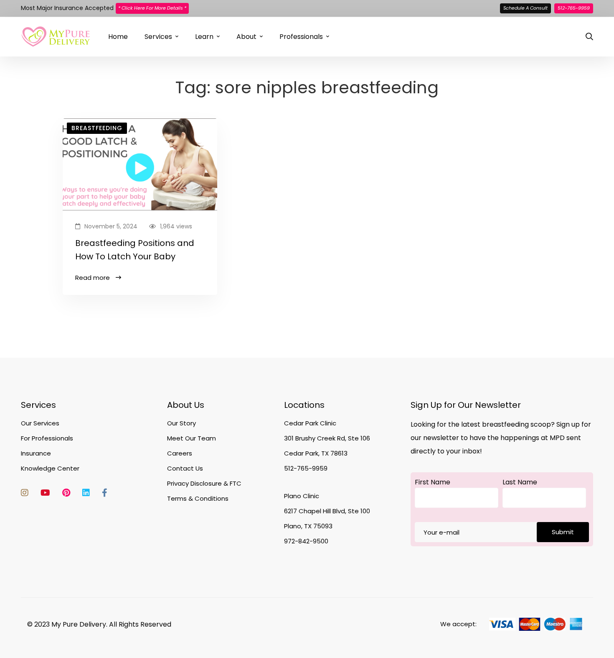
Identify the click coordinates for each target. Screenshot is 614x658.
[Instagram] (24, 492)
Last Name (519, 482)
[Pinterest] (66, 492)
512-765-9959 (574, 8)
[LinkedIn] (86, 492)
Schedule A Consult (525, 8)
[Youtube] (45, 492)
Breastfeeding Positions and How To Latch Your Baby (134, 249)
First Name (432, 482)
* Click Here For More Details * (152, 8)
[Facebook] (104, 492)
